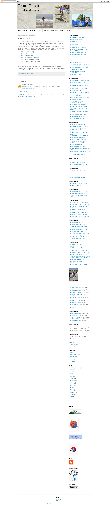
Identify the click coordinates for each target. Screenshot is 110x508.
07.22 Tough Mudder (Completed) (78, 137)
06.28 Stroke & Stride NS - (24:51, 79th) (79, 257)
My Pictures (72, 361)
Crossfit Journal (74, 344)
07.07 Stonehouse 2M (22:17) (77, 101)
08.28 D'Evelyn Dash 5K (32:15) (77, 171)
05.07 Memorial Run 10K (76, 292)
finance (71, 378)
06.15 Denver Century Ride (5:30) (78, 231)
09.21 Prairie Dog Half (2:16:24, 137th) (79, 236)
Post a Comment (24, 91)
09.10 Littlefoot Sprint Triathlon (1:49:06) (79, 164)
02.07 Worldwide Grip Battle (76, 39)
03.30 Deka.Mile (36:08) (75, 90)
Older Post (62, 94)
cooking (72, 371)
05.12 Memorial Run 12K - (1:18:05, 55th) (79, 252)
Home (19, 30)
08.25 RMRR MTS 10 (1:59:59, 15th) (78, 235)
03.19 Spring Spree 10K (75, 287)
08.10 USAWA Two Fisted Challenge (78, 114)
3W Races (72, 352)
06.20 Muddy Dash (74, 43)
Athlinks (72, 358)
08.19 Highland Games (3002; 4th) (78, 142)
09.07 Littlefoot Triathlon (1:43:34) (78, 118)
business (72, 369)
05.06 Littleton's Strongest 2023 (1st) (78, 128)
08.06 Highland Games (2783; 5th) (78, 141)
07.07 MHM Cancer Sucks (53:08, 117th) (79, 233)
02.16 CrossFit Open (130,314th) (77, 124)
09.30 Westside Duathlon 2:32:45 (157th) (79, 264)
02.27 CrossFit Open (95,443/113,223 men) (80, 64)
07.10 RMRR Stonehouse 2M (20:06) (78, 161)
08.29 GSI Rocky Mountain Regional (78, 54)
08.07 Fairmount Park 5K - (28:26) (78, 259)
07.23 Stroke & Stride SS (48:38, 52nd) (79, 193)
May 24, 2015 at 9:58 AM (28, 88)
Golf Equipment (54, 30)
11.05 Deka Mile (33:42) (75, 153)
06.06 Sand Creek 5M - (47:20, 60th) (78, 254)
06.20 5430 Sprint (74, 315)
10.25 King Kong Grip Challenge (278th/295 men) (77, 72)
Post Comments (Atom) (30, 96)
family (71, 376)
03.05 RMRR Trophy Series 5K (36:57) (79, 126)
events (71, 375)
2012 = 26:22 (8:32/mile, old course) (30, 57)
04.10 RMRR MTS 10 (75, 290)
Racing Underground (75, 354)
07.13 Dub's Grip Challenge (76, 103)
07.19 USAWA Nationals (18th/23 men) (79, 67)
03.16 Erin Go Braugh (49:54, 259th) (78, 226)
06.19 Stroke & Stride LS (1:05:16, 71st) (79, 211)
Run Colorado (73, 356)
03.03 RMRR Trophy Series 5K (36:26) (79, 85)
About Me (25, 30)
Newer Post (21, 94)
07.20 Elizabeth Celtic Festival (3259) (78, 104)
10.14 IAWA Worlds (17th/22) (76, 69)
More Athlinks (73, 360)
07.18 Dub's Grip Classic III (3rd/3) (78, 47)
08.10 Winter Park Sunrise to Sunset (78, 183)
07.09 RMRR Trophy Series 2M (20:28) (79, 135)
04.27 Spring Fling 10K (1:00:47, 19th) (79, 229)
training (27, 75)
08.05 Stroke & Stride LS (75, 319)
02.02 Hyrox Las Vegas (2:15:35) (77, 62)
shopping (72, 392)
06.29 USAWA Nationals (75, 99)
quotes (71, 389)
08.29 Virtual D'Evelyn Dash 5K (77, 177)
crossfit (71, 373)
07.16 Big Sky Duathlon (75, 302)
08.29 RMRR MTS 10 (75, 320)
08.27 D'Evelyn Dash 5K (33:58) (77, 162)
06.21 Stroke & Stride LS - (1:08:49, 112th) (80, 256)
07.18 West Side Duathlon (76, 317)
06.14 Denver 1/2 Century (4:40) (77, 209)
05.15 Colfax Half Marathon (76, 294)
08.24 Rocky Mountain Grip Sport (78, 116)
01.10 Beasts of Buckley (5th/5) (77, 37)
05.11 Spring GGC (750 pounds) (77, 96)
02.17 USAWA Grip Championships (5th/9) (80, 80)
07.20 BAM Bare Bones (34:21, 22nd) (78, 212)
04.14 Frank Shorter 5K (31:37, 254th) (79, 228)
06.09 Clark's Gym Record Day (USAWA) (79, 97)
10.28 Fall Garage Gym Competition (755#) (80, 151)
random (72, 390)
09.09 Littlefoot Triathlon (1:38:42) (78, 146)
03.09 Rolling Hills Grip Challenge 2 (78, 87)
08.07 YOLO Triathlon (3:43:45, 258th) (79, 214)
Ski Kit (68, 30)
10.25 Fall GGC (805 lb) (75, 74)
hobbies (23, 75)
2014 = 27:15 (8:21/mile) (27, 53)
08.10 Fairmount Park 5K (76, 304)
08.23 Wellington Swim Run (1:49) (78, 52)
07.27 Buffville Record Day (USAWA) (78, 106)
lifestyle (72, 383)
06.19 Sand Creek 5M (75, 300)
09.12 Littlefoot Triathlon (75, 56)
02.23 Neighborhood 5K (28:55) (77, 224)
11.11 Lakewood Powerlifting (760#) (78, 154)
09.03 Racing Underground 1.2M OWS (79, 306)
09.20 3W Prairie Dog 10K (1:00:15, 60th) (79, 216)
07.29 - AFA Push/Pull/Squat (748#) (78, 139)
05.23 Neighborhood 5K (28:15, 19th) (78, 191)
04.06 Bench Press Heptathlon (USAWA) (79, 92)
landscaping (73, 382)
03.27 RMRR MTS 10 (75, 289)
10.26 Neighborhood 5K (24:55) (77, 238)
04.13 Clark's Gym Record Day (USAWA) (79, 94)
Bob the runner (25, 84)
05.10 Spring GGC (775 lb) (76, 66)
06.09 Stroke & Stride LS (75, 299)
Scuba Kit (62, 30)
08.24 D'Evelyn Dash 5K (75, 185)
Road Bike (46, 30)
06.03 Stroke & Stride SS (76, 313)
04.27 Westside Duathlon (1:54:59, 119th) (79, 204)
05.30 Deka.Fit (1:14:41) (75, 41)
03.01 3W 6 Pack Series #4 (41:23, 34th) (79, 202)
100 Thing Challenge (75, 368)
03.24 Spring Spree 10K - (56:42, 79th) (79, 250)
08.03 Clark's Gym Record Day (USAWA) (79, 111)
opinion (72, 387)
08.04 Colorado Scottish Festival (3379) (79, 113)
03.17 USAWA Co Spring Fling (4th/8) (78, 88)
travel (71, 396)
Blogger (61, 503)
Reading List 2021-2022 (35, 30)
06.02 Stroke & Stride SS (76, 297)
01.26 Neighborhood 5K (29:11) (77, 222)
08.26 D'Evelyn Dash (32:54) (76, 144)
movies (71, 385)
